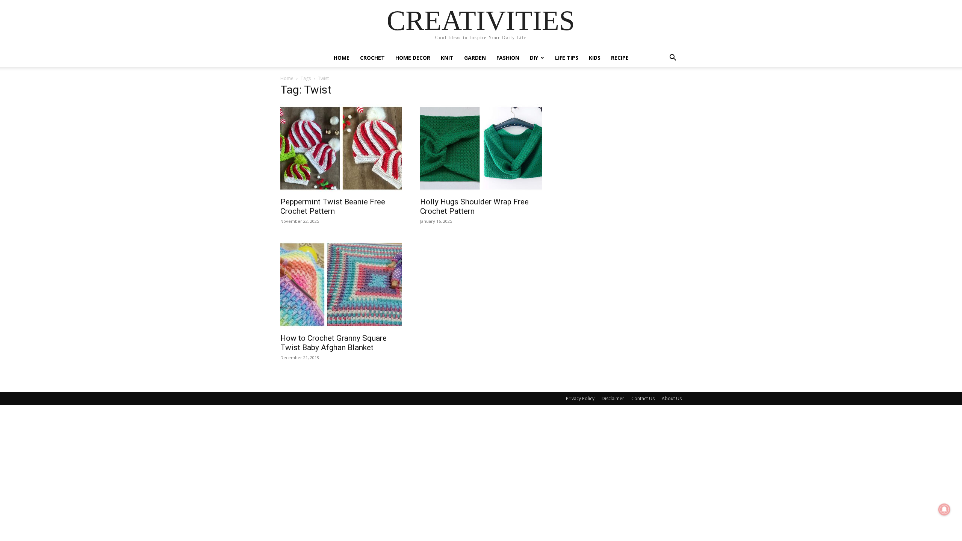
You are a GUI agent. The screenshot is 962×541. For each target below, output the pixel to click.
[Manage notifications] (944, 509)
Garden (475, 57)
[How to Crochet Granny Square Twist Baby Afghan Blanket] (341, 284)
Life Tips (566, 57)
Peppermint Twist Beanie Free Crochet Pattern (332, 206)
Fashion (507, 57)
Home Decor (412, 57)
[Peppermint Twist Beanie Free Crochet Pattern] (341, 148)
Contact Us (643, 398)
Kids (594, 57)
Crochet (372, 57)
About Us (672, 398)
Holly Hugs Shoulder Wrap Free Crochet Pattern (474, 206)
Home (341, 57)
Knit (447, 57)
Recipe (620, 57)
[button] (673, 58)
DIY (534, 57)
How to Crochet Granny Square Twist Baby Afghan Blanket (333, 343)
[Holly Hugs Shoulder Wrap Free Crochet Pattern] (481, 148)
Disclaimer (613, 398)
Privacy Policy (580, 398)
